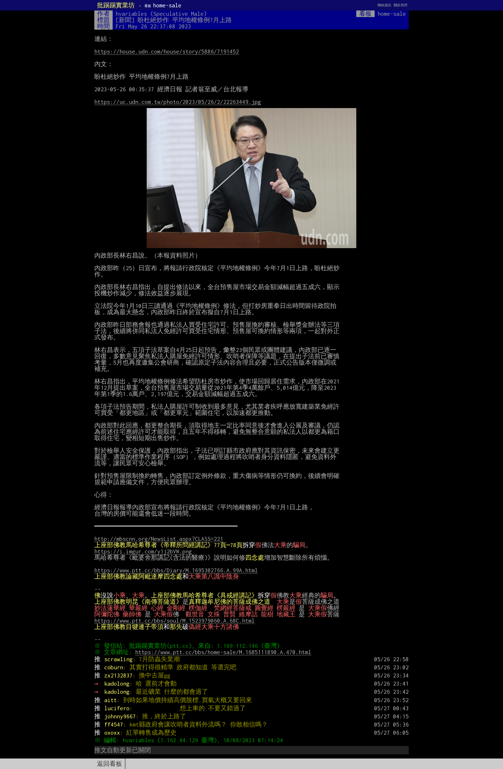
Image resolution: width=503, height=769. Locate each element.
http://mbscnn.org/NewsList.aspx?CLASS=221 (158, 538)
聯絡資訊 (384, 5)
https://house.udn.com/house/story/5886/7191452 (166, 51)
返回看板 (109, 763)
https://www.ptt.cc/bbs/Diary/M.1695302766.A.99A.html (176, 570)
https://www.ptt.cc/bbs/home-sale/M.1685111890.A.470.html (223, 652)
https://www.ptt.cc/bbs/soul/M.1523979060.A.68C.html (174, 620)
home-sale (162, 5)
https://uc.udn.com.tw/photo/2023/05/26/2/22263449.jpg (177, 101)
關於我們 (400, 5)
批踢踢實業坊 (116, 5)
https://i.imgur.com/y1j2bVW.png (143, 551)
